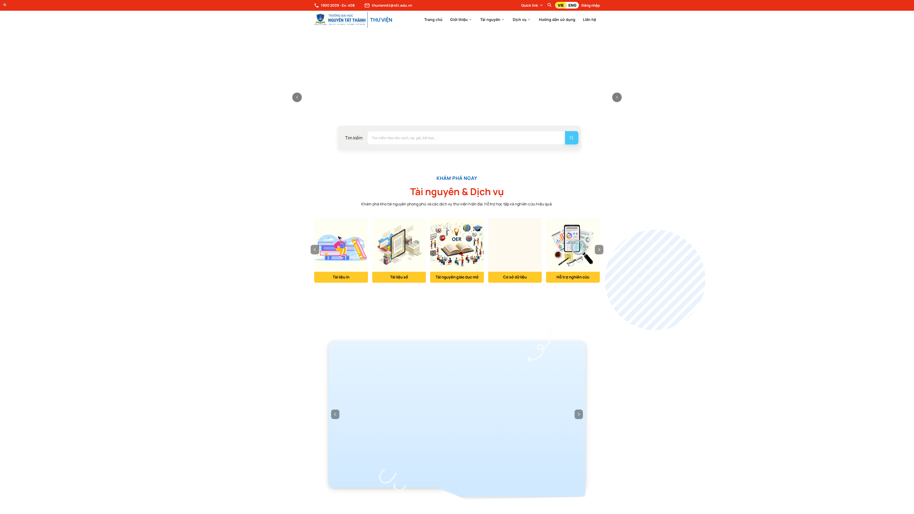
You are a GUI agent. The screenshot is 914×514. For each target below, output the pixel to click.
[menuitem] (433, 19)
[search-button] (571, 137)
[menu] (498, 19)
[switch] (567, 5)
